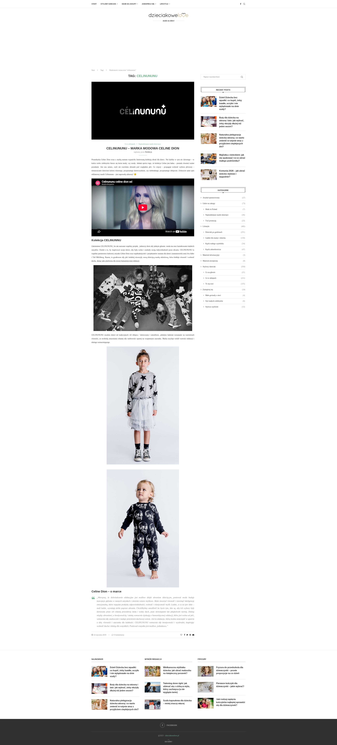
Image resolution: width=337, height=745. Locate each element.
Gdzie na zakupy (129, 4)
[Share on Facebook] (184, 635)
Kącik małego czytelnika (225, 244)
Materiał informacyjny (224, 255)
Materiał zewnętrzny (224, 261)
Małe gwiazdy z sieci (225, 295)
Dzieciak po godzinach (225, 232)
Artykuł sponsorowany (224, 198)
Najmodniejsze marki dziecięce (149, 144)
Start (94, 4)
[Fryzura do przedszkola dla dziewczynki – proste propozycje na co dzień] (206, 671)
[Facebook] (240, 4)
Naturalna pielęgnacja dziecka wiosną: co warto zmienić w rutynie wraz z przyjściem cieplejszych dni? (231, 141)
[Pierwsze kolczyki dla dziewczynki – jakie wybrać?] (206, 687)
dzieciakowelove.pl (172, 736)
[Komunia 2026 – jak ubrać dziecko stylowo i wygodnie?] (209, 174)
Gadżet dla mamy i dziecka (225, 238)
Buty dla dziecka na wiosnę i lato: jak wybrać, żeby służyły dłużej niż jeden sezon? (231, 122)
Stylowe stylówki (225, 307)
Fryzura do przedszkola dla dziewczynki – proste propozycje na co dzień (229, 670)
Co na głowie (225, 272)
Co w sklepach (130, 144)
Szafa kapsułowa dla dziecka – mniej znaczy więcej (177, 702)
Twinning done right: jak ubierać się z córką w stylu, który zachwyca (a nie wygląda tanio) (176, 687)
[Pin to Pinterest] (190, 635)
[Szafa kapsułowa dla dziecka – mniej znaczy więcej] (152, 704)
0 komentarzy (119, 635)
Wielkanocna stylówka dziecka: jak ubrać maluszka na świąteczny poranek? (177, 670)
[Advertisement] (168, 47)
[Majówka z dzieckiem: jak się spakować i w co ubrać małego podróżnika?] (209, 159)
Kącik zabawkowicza (225, 249)
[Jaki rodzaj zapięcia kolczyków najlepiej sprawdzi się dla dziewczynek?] (206, 703)
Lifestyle (164, 4)
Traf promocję (225, 221)
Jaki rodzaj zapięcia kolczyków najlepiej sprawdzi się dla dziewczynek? (230, 702)
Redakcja (148, 152)
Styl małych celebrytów (225, 301)
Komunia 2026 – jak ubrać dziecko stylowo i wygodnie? (232, 174)
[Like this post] (181, 635)
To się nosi (225, 284)
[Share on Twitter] (187, 635)
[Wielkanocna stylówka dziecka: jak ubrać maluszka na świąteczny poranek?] (152, 671)
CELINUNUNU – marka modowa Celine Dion (142, 148)
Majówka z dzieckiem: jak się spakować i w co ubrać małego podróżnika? (232, 158)
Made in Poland (225, 209)
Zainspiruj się (148, 4)
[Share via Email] (193, 635)
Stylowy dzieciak (108, 4)
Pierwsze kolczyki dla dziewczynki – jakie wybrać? (230, 684)
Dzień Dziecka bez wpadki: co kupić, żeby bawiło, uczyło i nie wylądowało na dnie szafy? (230, 103)
